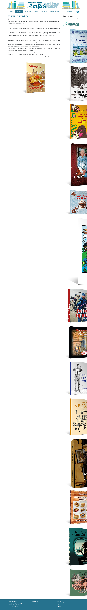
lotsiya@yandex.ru (13, 601)
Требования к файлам (61, 603)
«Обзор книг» (42, 96)
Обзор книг (27, 11)
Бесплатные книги (60, 608)
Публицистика (67, 11)
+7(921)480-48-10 (15, 606)
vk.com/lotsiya (36, 603)
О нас (11, 11)
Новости (18, 11)
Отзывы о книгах (55, 11)
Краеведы (44, 11)
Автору (36, 11)
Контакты (59, 601)
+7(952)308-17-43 (15, 604)
